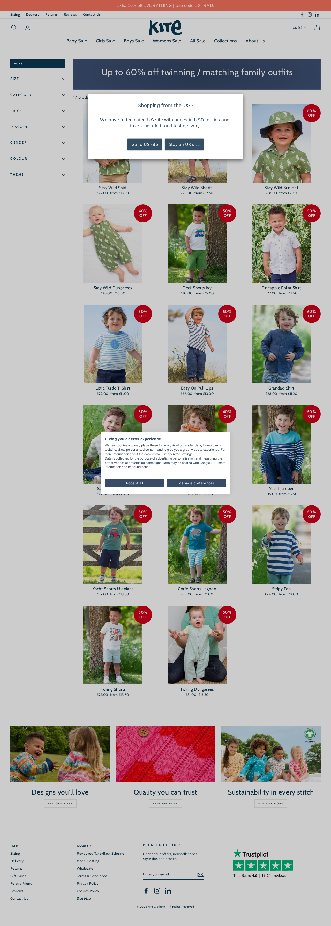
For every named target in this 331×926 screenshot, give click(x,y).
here (144, 467)
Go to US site (144, 144)
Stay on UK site (184, 144)
